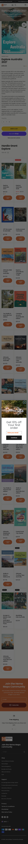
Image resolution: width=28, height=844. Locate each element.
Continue (14, 438)
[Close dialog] (24, 402)
